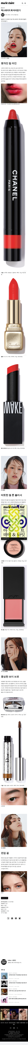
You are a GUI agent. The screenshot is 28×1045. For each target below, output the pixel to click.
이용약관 (18, 1022)
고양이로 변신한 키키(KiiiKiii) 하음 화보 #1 (18, 983)
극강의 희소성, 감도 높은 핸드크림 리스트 (17, 990)
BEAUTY (3, 7)
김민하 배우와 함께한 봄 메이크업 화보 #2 (17, 998)
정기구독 (2, 1022)
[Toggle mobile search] (22, 3)
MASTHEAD (22, 1022)
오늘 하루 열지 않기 (5, 538)
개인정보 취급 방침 (12, 1022)
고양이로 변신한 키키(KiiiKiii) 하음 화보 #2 (18, 975)
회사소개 (6, 1022)
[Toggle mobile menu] (25, 3)
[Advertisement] (14, 937)
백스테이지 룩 (4, 898)
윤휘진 (9, 14)
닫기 (25, 538)
